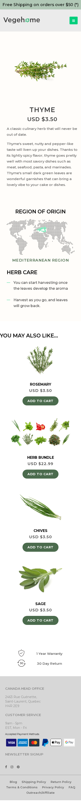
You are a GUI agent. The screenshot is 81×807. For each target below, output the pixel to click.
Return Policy (61, 782)
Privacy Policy (53, 787)
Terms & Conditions (22, 787)
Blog (13, 782)
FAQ (72, 787)
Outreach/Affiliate (40, 792)
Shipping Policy (34, 782)
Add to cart (40, 401)
